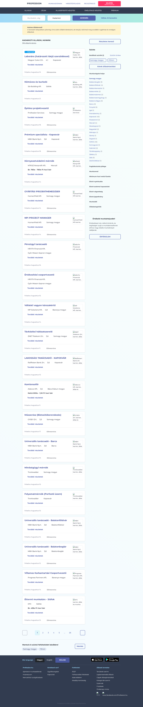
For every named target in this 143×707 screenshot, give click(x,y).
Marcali (93, 123)
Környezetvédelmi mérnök (39, 161)
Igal (91, 110)
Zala (92, 158)
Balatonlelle (95, 91)
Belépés (109, 3)
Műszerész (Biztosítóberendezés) (42, 415)
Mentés (80, 646)
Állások (28, 10)
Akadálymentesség (79, 680)
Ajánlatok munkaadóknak (32, 672)
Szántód (93, 148)
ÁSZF (74, 672)
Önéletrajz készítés (93, 10)
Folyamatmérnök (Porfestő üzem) (43, 494)
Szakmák (100, 683)
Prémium (115, 10)
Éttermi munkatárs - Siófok (39, 599)
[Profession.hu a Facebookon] (114, 694)
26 (70, 633)
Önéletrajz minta (103, 689)
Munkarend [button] (93, 171)
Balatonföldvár (96, 85)
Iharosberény (95, 113)
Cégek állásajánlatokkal (105, 677)
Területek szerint (103, 672)
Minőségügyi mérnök (36, 467)
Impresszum (27, 675)
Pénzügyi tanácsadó (35, 244)
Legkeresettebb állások (105, 675)
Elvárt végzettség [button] (96, 192)
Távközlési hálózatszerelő (38, 331)
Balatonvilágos (96, 101)
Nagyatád (94, 129)
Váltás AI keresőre (109, 18)
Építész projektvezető (36, 108)
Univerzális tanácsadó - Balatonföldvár (45, 520)
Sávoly (92, 135)
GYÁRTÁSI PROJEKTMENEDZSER (42, 191)
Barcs (92, 104)
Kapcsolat (51, 675)
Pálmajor (93, 132)
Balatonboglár (95, 82)
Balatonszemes (96, 95)
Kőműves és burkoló (35, 82)
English (49, 660)
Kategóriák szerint (103, 680)
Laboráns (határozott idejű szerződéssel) (46, 56)
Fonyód (93, 107)
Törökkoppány (95, 151)
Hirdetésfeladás (73, 4)
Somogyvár (94, 145)
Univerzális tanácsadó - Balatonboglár (45, 546)
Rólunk (62, 660)
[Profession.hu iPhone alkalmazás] (97, 660)
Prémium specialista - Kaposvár (42, 134)
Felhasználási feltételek (80, 675)
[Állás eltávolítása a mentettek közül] (81, 72)
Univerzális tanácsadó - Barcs (40, 441)
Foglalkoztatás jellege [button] (97, 166)
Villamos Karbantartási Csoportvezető (45, 573)
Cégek (43, 10)
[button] (97, 60)
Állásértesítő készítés (65, 10)
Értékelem (105, 237)
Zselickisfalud (95, 161)
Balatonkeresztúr (96, 88)
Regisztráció (89, 4)
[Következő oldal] (82, 632)
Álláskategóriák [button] (95, 207)
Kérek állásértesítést (106, 67)
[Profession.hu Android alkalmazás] (112, 660)
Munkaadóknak (55, 4)
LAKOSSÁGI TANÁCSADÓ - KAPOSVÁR (45, 358)
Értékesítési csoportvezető (39, 274)
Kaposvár (94, 117)
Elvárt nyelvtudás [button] (96, 181)
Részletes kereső (106, 42)
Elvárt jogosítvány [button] (96, 197)
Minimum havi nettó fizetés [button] (100, 176)
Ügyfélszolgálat (53, 672)
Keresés (84, 18)
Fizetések (100, 686)
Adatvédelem (77, 677)
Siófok (93, 142)
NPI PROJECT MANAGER (37, 218)
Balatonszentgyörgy (98, 98)
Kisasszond (94, 120)
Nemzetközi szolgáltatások (33, 677)
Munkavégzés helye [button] (97, 74)
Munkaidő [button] (93, 202)
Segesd (93, 139)
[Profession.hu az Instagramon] (99, 694)
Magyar (40, 660)
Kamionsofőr (31, 384)
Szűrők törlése (115, 55)
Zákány (93, 154)
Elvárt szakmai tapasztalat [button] (99, 187)
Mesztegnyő (94, 126)
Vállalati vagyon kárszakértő (40, 305)
